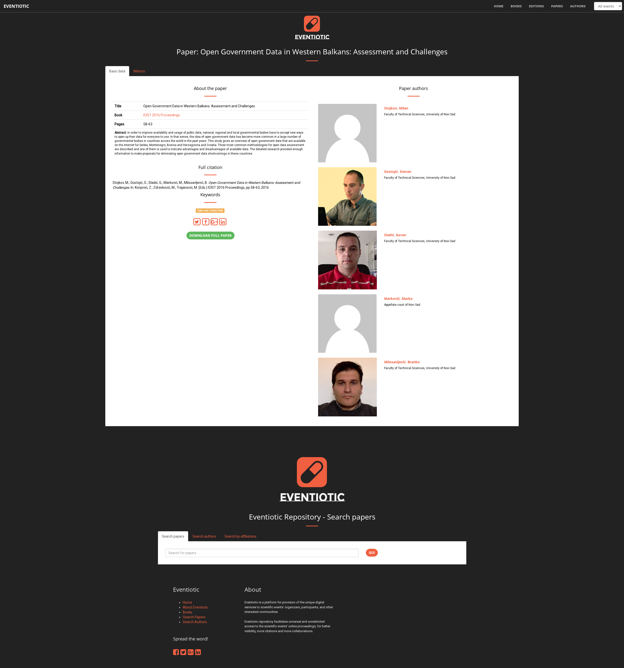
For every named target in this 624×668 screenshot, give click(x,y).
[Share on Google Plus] (215, 222)
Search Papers (194, 617)
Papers (557, 6)
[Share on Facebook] (206, 222)
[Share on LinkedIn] (223, 222)
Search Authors (195, 622)
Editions (536, 6)
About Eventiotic (195, 607)
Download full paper (210, 235)
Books (516, 6)
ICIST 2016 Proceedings (161, 115)
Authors (577, 6)
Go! (372, 552)
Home (498, 6)
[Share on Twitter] (198, 222)
